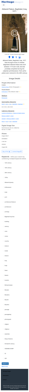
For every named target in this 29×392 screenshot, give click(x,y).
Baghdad (20, 104)
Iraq (10, 104)
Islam (12, 116)
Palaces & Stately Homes (19, 113)
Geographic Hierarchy (9, 102)
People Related (6, 89)
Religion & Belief (6, 116)
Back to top (5, 366)
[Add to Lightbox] (9, 57)
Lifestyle (4, 118)
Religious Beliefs (11, 118)
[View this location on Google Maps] (24, 104)
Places (3, 121)
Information (6, 375)
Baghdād (14, 104)
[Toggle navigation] (4, 5)
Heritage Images (7, 371)
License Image (16, 151)
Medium (4, 96)
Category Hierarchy (8, 111)
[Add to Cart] (13, 57)
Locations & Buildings (7, 113)
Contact (5, 379)
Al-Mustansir (5, 91)
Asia (7, 104)
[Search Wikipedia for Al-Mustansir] (20, 91)
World (3, 104)
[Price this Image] (16, 57)
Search (4, 363)
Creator (4, 85)
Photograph (4, 98)
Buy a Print (5, 151)
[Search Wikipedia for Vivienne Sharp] (21, 87)
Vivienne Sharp (5, 87)
